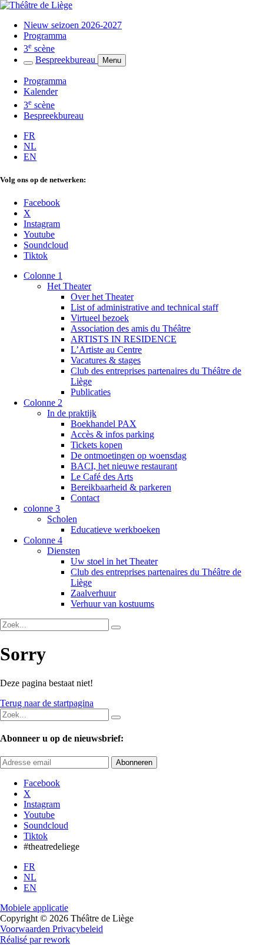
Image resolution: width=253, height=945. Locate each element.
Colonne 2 (43, 403)
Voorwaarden (26, 929)
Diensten (63, 551)
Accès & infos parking (112, 434)
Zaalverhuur (93, 593)
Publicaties (91, 392)
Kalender (41, 91)
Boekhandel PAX (104, 424)
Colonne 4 (43, 540)
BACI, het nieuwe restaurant (124, 466)
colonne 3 (42, 508)
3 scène (39, 49)
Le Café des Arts (102, 477)
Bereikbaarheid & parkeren (121, 487)
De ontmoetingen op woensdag (129, 455)
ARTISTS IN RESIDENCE (124, 339)
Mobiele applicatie (34, 908)
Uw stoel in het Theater (114, 561)
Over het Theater (102, 297)
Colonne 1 (43, 276)
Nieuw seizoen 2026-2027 (73, 25)
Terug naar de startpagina (47, 703)
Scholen (62, 519)
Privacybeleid (77, 929)
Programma (45, 36)
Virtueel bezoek (100, 318)
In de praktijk (71, 413)
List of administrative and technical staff (144, 307)
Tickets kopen (96, 445)
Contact (85, 498)
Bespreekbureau (66, 60)
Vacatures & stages (106, 360)
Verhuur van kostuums (112, 604)
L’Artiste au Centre (106, 350)
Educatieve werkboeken (115, 530)
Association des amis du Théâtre (131, 328)
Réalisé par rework (35, 939)
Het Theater (69, 286)
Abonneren (134, 762)
